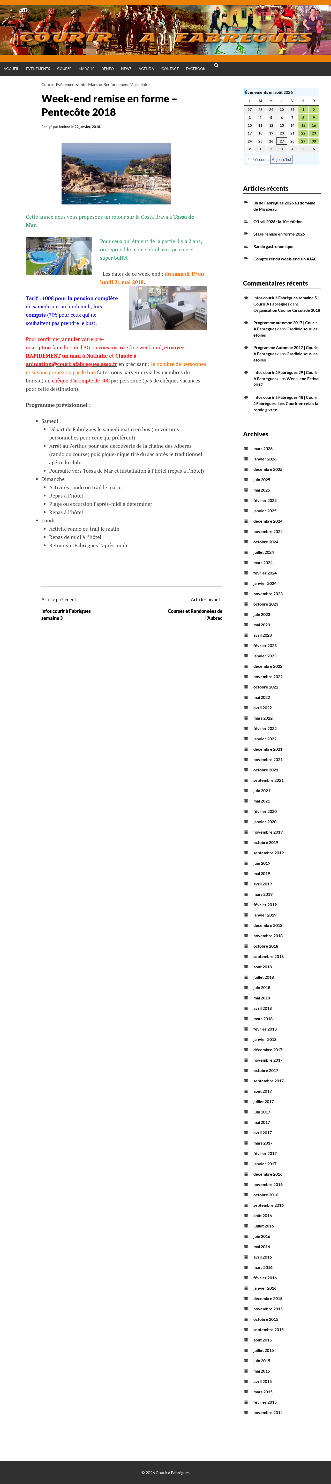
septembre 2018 (268, 956)
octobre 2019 (265, 842)
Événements (38, 68)
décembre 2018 (267, 925)
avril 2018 (262, 1008)
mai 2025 (261, 489)
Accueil (11, 68)
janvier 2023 (264, 655)
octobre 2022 (265, 686)
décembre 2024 (267, 521)
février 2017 (265, 1153)
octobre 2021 (265, 769)
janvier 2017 (264, 1163)
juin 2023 (261, 614)
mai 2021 (261, 800)
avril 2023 (262, 635)
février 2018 (265, 1028)
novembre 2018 (268, 935)
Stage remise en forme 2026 (279, 233)
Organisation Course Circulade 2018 (286, 310)
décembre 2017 (267, 1049)
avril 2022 (262, 707)
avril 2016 (262, 1256)
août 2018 (262, 966)
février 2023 (265, 645)
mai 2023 (261, 624)
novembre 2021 (268, 759)
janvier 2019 (264, 914)
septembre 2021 (268, 780)
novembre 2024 (268, 531)
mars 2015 (263, 1391)
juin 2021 (261, 790)
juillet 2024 (263, 552)
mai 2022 (261, 697)
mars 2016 (263, 1267)
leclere (64, 126)
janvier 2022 (264, 738)
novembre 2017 (268, 1059)
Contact (170, 68)
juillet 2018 (263, 977)
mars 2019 (263, 894)
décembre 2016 (267, 1173)
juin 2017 (261, 1111)
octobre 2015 (265, 1319)
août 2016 (262, 1215)
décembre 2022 (267, 666)
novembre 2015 (268, 1308)
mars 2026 (263, 448)
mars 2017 (263, 1142)
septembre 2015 (268, 1329)
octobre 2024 (265, 541)
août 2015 (262, 1339)
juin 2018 (261, 987)
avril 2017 (262, 1132)
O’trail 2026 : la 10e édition (278, 221)
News (126, 68)
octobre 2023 (265, 603)
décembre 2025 (267, 469)
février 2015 (265, 1402)
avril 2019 (262, 883)
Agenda (146, 68)
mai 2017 (261, 1122)
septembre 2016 (268, 1205)
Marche (86, 68)
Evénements (67, 84)
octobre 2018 (265, 945)
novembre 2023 (268, 593)
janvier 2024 (264, 583)
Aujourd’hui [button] (281, 159)
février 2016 (265, 1277)
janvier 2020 (264, 821)
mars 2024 (263, 562)
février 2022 (265, 728)
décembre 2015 (267, 1298)
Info (83, 84)
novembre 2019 (268, 831)
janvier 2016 (264, 1288)
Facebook (196, 68)
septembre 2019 (268, 852)
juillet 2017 (263, 1101)
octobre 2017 (265, 1070)
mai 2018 (261, 997)
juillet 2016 (263, 1225)
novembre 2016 (268, 1184)
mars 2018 (263, 1018)
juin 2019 (261, 863)
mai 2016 (261, 1246)
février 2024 (265, 572)
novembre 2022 (268, 676)
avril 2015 (262, 1381)
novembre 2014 (268, 1412)
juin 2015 (261, 1360)
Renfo (108, 68)
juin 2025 (261, 479)
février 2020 (265, 811)
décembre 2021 (267, 749)
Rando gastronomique (273, 246)
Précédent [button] (260, 159)
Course (64, 68)
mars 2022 (263, 717)
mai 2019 (261, 873)
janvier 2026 (264, 458)
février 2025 (265, 500)
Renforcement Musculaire (126, 84)
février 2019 (265, 904)
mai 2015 (261, 1370)
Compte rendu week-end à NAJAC (285, 258)
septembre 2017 (268, 1080)
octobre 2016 (265, 1194)
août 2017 (262, 1091)
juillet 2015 (263, 1350)
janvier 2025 (264, 510)
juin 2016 (261, 1236)
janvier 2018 (264, 1039)
